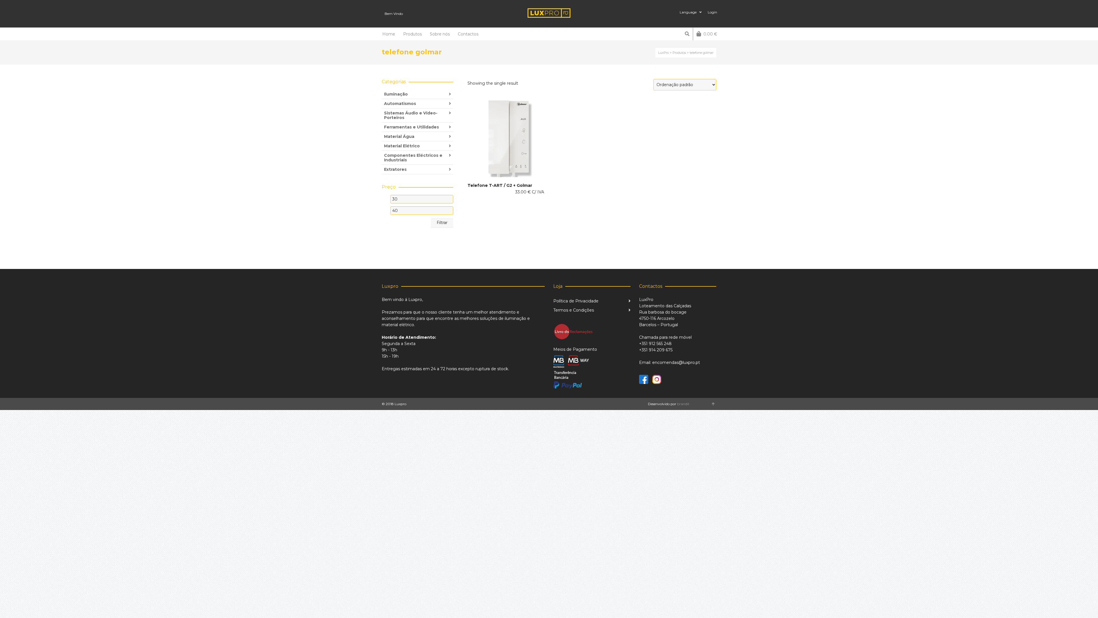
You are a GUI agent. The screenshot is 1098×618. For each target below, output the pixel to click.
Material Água (399, 136)
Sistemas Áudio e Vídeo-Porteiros (410, 115)
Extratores (395, 169)
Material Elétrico (402, 145)
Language (688, 12)
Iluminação (396, 94)
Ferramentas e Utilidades (411, 127)
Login (712, 12)
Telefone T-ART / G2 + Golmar (500, 185)
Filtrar (442, 222)
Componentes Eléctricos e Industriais (413, 158)
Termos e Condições (573, 310)
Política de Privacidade (575, 301)
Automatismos (400, 103)
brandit (683, 404)
